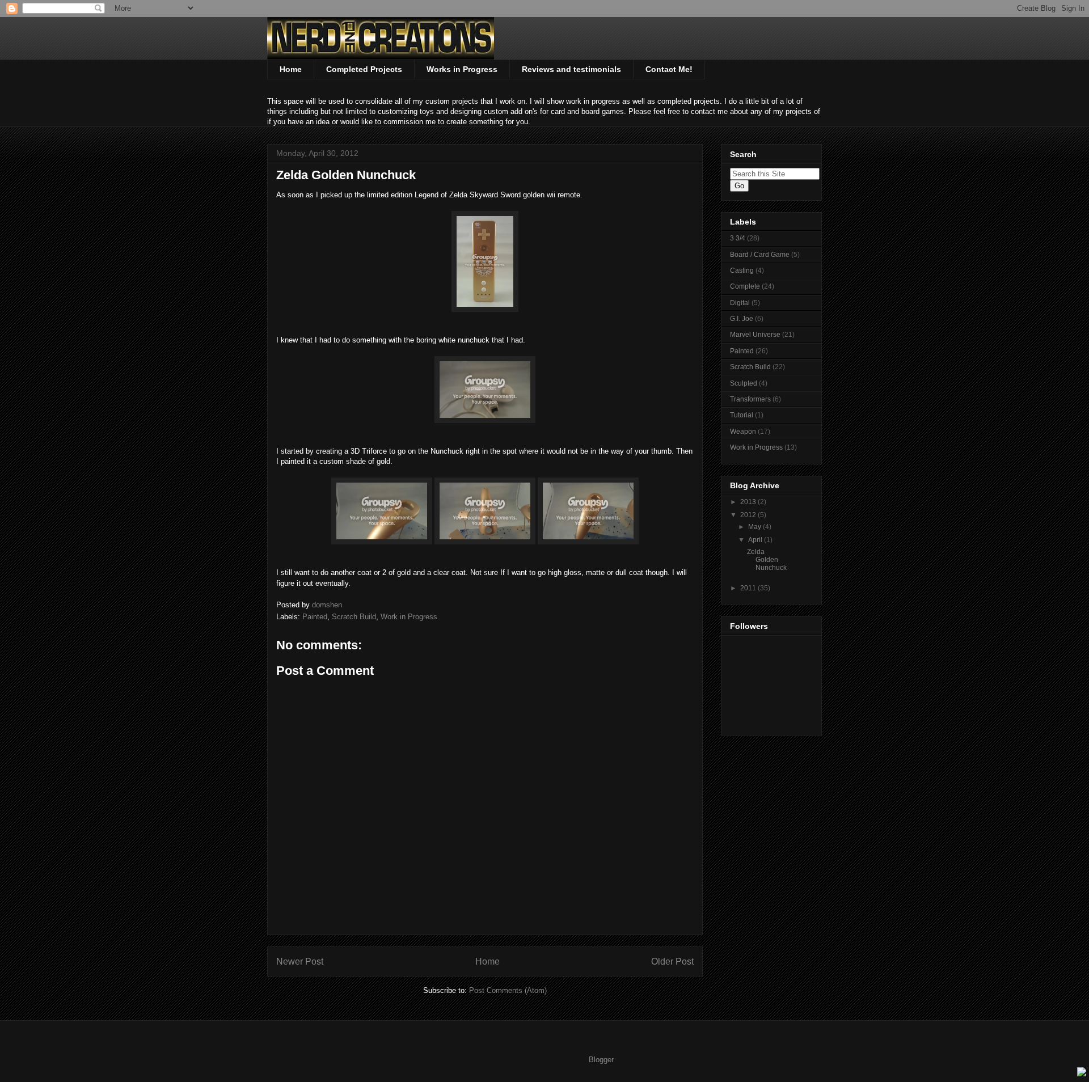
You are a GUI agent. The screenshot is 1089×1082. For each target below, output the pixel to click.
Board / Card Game (760, 255)
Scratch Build (354, 616)
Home (291, 69)
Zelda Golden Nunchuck (767, 560)
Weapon (743, 432)
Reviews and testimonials (571, 69)
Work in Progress (409, 616)
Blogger (601, 1059)
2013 (749, 502)
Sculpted (743, 383)
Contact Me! (669, 69)
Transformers (750, 399)
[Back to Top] (1081, 1073)
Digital (740, 303)
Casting (742, 270)
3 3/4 (737, 238)
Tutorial (741, 415)
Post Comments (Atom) (508, 990)
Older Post (672, 961)
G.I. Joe (741, 319)
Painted (314, 616)
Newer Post (299, 961)
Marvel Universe (755, 335)
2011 (749, 588)
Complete (745, 286)
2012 (749, 515)
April (756, 540)
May (755, 527)
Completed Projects (364, 69)
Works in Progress (462, 69)
